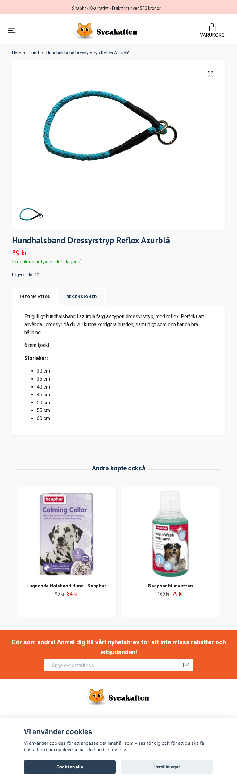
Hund (34, 52)
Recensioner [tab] (81, 296)
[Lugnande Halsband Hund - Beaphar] (66, 534)
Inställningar (167, 766)
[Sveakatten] (106, 31)
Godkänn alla (69, 766)
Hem (16, 52)
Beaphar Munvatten (170, 586)
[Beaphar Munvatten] (170, 534)
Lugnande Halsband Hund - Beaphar (66, 586)
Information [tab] (35, 296)
